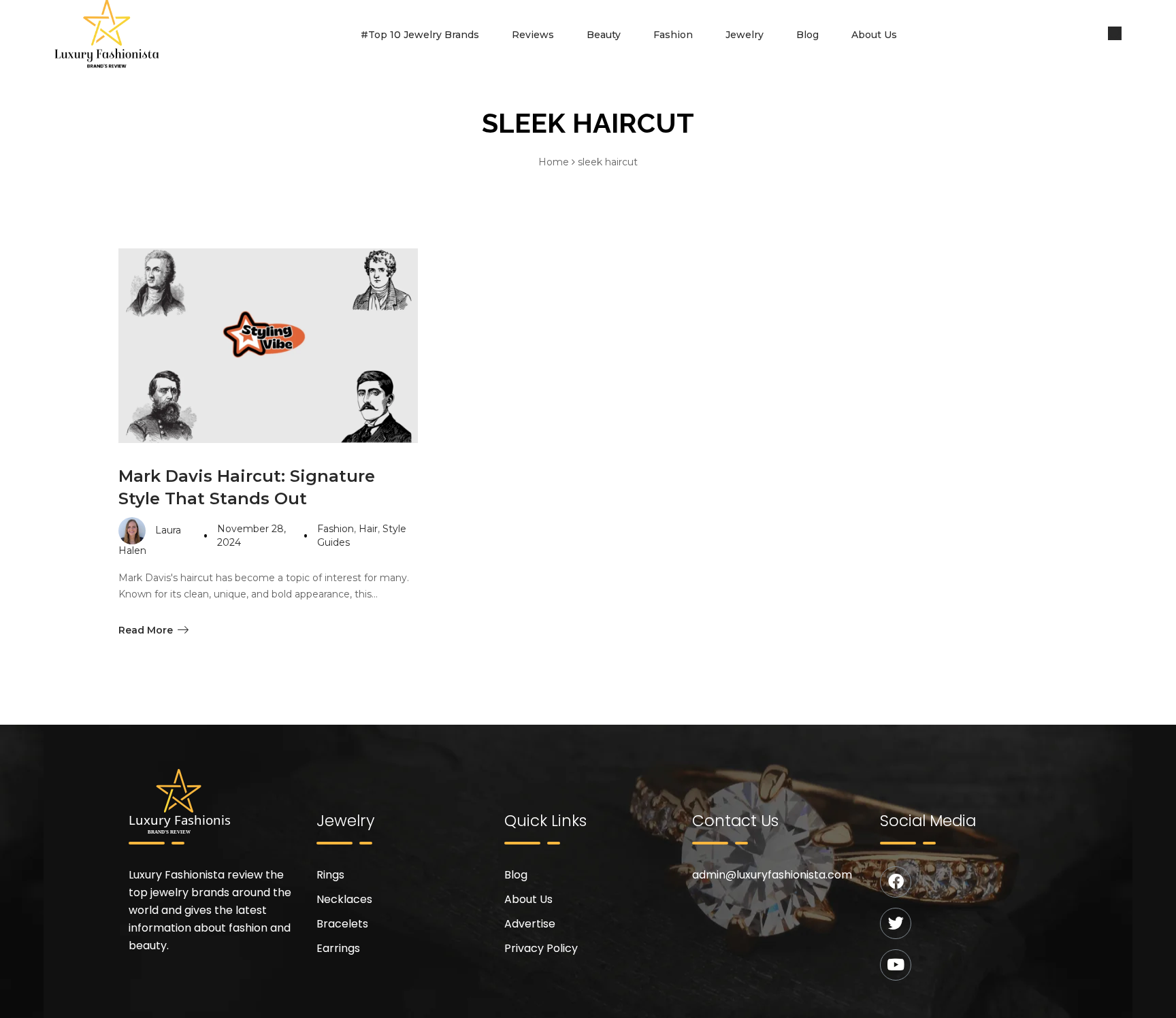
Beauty (604, 35)
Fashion (673, 35)
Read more (145, 630)
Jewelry (744, 35)
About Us (874, 35)
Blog (807, 35)
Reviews (533, 35)
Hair (368, 529)
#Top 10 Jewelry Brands (420, 35)
